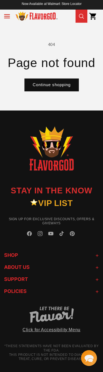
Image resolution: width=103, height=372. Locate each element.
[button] (7, 16)
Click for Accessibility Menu (51, 329)
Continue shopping (52, 84)
